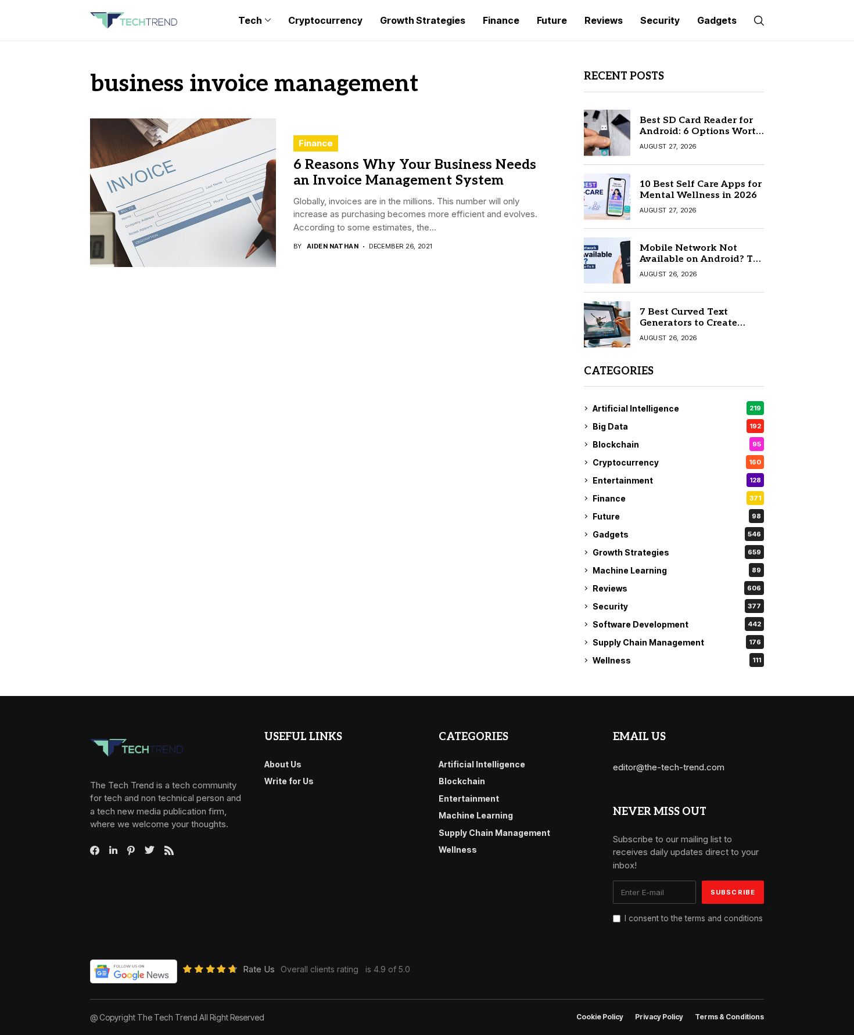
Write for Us (289, 781)
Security (677, 606)
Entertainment (677, 480)
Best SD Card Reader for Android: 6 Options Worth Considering (701, 131)
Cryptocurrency (677, 462)
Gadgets (677, 534)
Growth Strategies (677, 552)
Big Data (677, 426)
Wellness (677, 660)
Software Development (677, 624)
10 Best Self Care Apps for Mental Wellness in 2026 (701, 190)
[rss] (169, 850)
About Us (283, 764)
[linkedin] (113, 850)
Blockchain (677, 444)
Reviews (677, 588)
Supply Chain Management (677, 642)
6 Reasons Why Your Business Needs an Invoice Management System (414, 173)
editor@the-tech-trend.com (668, 767)
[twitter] (150, 850)
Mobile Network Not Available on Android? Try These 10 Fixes (701, 259)
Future (677, 516)
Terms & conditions (729, 1017)
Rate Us (259, 969)
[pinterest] (131, 850)
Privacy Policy (659, 1017)
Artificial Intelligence (677, 408)
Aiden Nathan (332, 246)
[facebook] (94, 850)
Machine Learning (677, 570)
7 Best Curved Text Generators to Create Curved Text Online (688, 323)
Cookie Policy (599, 1017)
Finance (316, 143)
